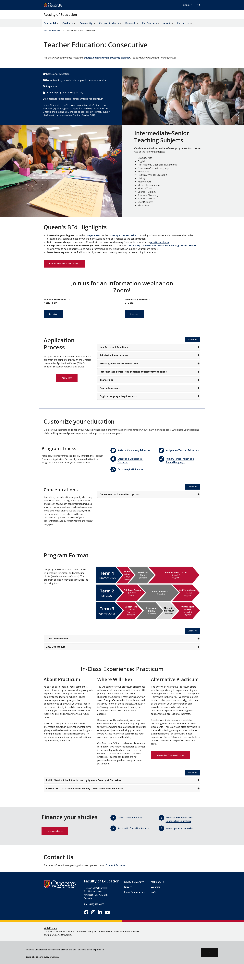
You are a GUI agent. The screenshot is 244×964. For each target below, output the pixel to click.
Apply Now (67, 378)
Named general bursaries (179, 828)
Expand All (193, 339)
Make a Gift (157, 881)
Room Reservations (134, 892)
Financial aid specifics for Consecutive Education (179, 819)
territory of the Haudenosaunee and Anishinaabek (111, 931)
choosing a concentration (122, 235)
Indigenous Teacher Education (182, 450)
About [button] (167, 23)
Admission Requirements (114, 355)
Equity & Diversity (134, 881)
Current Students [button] (109, 23)
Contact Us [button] (183, 23)
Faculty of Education (60, 14)
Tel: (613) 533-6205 (94, 904)
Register (53, 314)
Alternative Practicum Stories (170, 755)
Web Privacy (50, 928)
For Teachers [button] (149, 23)
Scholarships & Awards (129, 817)
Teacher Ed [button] (49, 23)
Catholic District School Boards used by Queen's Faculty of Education (84, 788)
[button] (197, 5)
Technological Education (130, 469)
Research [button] (130, 23)
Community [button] (86, 23)
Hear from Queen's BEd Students (64, 263)
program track (94, 235)
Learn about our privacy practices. (42, 957)
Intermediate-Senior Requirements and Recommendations (133, 371)
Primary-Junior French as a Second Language (180, 460)
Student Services (115, 865)
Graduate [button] (68, 23)
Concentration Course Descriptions (120, 494)
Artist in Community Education (134, 450)
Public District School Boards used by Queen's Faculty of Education (83, 780)
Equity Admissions (110, 388)
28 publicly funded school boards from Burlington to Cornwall (162, 245)
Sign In (186, 5)
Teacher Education (53, 30)
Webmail (155, 887)
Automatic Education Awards (133, 828)
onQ (153, 892)
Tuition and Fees (55, 831)
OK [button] (209, 952)
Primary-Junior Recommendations (119, 363)
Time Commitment (57, 638)
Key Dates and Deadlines (114, 347)
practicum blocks (159, 242)
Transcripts (106, 379)
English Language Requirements (118, 396)
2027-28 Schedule (55, 646)
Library (128, 887)
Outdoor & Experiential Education (130, 460)
